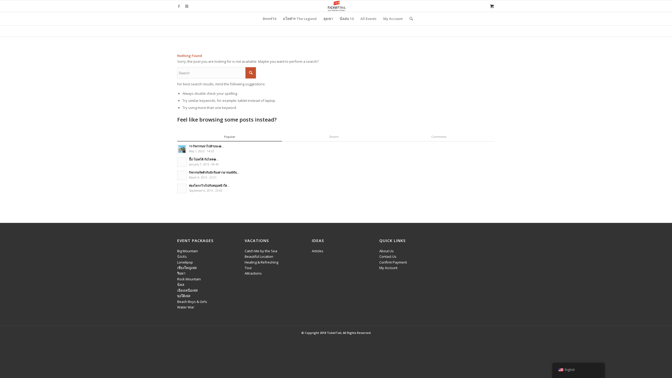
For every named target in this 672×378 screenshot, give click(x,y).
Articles (317, 251)
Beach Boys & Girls (192, 301)
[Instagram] (187, 6)
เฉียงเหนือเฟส (187, 290)
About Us (386, 251)
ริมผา (181, 273)
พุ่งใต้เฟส (183, 295)
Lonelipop (185, 262)
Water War (185, 307)
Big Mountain (187, 251)
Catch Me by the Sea (261, 251)
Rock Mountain (189, 279)
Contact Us (387, 256)
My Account (388, 267)
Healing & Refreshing (261, 262)
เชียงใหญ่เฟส (187, 267)
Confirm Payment (393, 262)
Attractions (253, 273)
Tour (248, 267)
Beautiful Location (259, 256)
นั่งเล (180, 284)
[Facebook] (179, 6)
